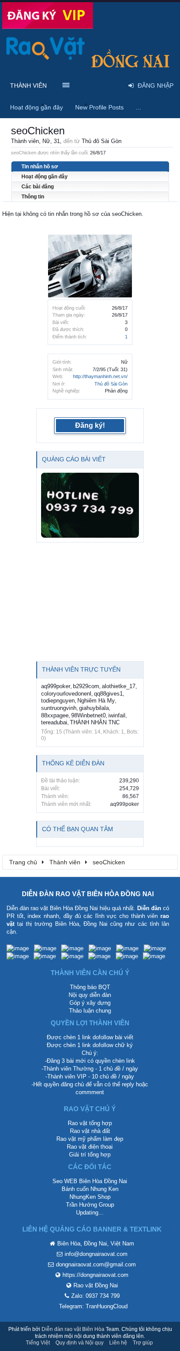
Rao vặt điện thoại (90, 1146)
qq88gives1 (108, 693)
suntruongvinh (58, 708)
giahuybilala (94, 708)
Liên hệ (118, 1343)
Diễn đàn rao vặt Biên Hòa (73, 1329)
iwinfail (116, 715)
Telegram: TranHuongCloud (93, 1306)
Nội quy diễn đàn (90, 995)
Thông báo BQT (90, 987)
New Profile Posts (99, 107)
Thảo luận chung (90, 1010)
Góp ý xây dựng (90, 1003)
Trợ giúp (143, 1343)
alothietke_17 (118, 686)
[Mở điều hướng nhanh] (166, 861)
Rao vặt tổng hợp (90, 1123)
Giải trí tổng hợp (90, 1154)
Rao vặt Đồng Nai (95, 1285)
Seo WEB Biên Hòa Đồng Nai (89, 1181)
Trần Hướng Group (90, 1204)
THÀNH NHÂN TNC (95, 722)
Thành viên (28, 85)
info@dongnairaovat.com (96, 1254)
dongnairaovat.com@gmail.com (96, 1264)
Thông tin (32, 197)
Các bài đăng (37, 187)
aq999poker (55, 686)
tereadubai (54, 722)
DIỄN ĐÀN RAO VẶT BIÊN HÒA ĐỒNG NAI (88, 893)
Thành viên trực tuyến (81, 669)
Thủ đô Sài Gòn (111, 383)
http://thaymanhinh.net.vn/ (100, 376)
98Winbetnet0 (88, 715)
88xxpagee (55, 715)
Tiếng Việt (38, 1343)
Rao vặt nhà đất (90, 1131)
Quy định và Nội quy (79, 1343)
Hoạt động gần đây (44, 177)
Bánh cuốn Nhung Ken (90, 1189)
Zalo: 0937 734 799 (95, 1296)
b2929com (86, 686)
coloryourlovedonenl (66, 693)
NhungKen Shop (90, 1197)
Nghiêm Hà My (96, 700)
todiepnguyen (58, 700)
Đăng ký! (90, 425)
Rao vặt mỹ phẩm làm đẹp (89, 1139)
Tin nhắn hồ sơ (39, 167)
